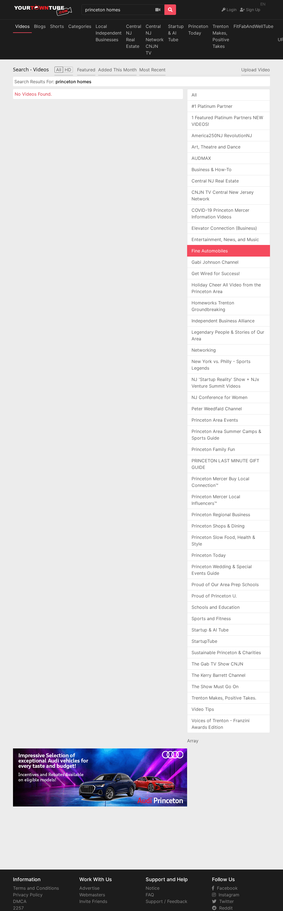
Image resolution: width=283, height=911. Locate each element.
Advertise (89, 888)
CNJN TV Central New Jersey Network (223, 195)
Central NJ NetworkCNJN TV (155, 40)
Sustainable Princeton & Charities (226, 652)
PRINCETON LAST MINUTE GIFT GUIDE (225, 464)
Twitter (225, 901)
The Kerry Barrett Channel (218, 675)
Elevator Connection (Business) (224, 228)
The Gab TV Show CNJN (217, 664)
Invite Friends (93, 901)
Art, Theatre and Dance (216, 147)
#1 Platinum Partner (212, 106)
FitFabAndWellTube (253, 26)
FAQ (150, 894)
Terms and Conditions (36, 888)
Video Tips (203, 709)
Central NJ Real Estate (215, 181)
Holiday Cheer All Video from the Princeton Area (226, 288)
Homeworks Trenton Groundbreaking (213, 306)
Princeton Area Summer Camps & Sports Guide (226, 435)
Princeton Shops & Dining (218, 526)
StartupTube (204, 641)
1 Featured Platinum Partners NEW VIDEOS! (227, 121)
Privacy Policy (28, 894)
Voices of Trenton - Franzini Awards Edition (221, 724)
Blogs (40, 26)
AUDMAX (201, 158)
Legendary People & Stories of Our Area (228, 335)
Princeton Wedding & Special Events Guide (222, 570)
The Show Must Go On (215, 686)
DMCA (20, 901)
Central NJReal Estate (133, 36)
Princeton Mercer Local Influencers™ (216, 500)
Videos (22, 26)
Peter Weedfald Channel (217, 408)
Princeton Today (198, 30)
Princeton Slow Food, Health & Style (223, 540)
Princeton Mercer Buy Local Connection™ (220, 482)
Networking (204, 350)
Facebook (226, 888)
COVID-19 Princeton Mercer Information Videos (220, 213)
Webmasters (92, 894)
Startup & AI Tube (176, 33)
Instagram (227, 894)
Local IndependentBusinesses (109, 33)
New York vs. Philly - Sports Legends (221, 365)
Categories (79, 26)
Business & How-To (212, 169)
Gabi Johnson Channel (215, 262)
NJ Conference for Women (219, 397)
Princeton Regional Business (221, 514)
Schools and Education (216, 607)
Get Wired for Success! (216, 273)
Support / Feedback (166, 901)
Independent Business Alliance (223, 320)
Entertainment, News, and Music (225, 239)
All (194, 95)
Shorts (57, 26)
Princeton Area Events (215, 420)
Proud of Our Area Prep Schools (225, 584)
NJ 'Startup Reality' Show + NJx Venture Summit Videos (225, 383)
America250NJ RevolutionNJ (222, 135)
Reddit (224, 908)
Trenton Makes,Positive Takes (221, 36)
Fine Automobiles (210, 251)
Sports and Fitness (211, 618)
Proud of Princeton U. (214, 596)
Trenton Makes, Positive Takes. (224, 698)
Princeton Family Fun (213, 449)
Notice (152, 888)
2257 (18, 908)
